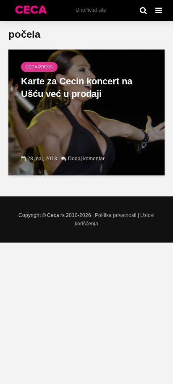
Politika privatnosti (115, 215)
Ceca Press (39, 67)
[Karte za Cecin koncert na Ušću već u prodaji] (86, 111)
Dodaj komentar (86, 159)
